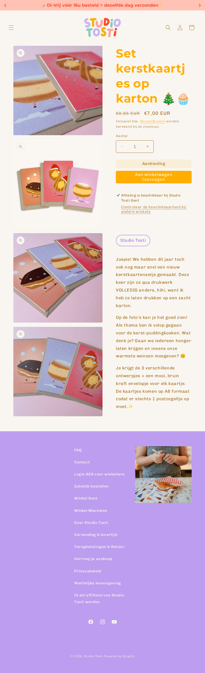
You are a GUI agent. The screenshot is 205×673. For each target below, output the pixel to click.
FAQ (78, 450)
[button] (11, 27)
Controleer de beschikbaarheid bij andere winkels (153, 209)
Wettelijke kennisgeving (97, 583)
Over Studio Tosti (91, 522)
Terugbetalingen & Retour (99, 547)
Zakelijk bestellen (91, 486)
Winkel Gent (86, 498)
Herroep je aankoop (93, 559)
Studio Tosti (93, 656)
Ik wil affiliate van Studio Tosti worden (99, 598)
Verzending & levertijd (95, 534)
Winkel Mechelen (90, 510)
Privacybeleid (87, 571)
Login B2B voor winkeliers (99, 474)
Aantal (121, 136)
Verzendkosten (152, 121)
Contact (82, 462)
